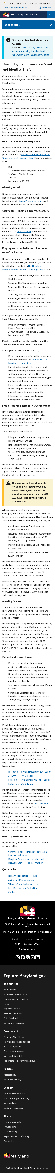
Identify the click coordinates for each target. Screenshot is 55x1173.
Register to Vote (31, 943)
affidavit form (24, 231)
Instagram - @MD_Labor (20, 783)
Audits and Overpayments (21, 879)
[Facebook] (23, 957)
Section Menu (12, 24)
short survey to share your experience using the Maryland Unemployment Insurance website (30, 51)
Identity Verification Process (22, 875)
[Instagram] (18, 957)
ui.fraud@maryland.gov (29, 201)
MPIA (17, 943)
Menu (51, 14)
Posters (39, 938)
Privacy (28, 938)
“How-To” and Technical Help (23, 883)
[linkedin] (37, 957)
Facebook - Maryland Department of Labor (29, 771)
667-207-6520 (41, 803)
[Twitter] (28, 957)
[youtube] (33, 957)
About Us (16, 938)
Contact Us (13, 892)
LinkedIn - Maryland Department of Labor (29, 779)
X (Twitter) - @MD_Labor (20, 775)
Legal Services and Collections (23, 888)
